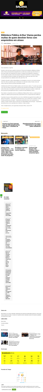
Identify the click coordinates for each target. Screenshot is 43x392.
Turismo (2, 325)
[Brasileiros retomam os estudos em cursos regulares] (21, 140)
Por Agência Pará (5, 108)
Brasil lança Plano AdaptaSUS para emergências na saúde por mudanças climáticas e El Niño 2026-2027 (8, 292)
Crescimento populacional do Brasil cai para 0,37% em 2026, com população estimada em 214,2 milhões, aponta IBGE (8, 276)
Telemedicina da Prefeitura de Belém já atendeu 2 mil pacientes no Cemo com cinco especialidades (8, 242)
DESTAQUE (11, 137)
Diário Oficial (3, 321)
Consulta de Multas (4, 323)
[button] (1, 197)
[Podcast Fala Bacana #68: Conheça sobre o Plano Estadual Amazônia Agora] (35, 140)
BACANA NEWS (19, 137)
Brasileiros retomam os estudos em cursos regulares (21, 149)
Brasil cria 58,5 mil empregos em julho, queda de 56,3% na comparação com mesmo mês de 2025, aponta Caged (8, 259)
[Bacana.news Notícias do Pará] (21, 5)
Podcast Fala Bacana (35, 137)
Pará (3, 32)
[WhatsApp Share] (1, 195)
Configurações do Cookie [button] (6, 389)
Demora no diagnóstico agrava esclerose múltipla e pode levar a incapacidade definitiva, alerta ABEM (8, 210)
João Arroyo (5, 137)
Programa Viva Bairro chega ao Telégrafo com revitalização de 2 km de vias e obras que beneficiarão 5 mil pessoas (8, 226)
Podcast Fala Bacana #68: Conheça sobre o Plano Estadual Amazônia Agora (34, 150)
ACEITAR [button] (14, 389)
